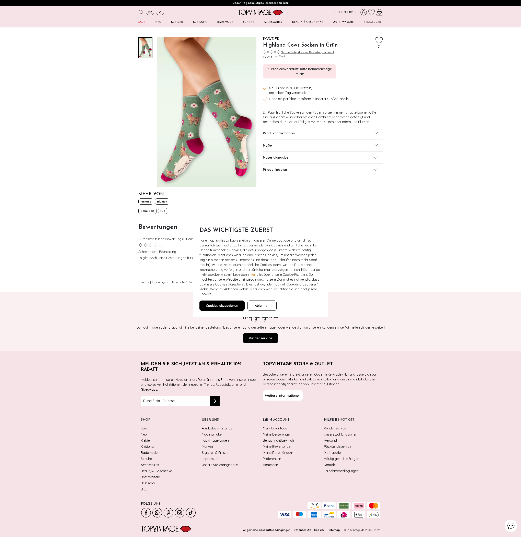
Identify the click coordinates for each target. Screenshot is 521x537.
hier (253, 274)
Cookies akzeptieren (222, 306)
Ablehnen (262, 306)
